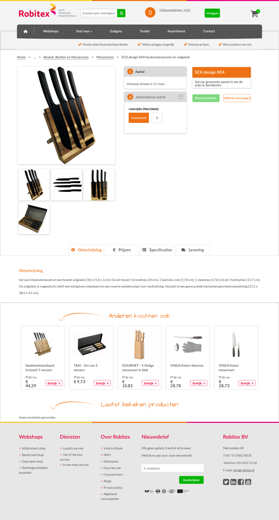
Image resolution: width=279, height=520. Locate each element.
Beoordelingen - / (174, 10)
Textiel (145, 31)
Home (25, 31)
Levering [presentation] (196, 250)
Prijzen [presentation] (124, 250)
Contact (209, 31)
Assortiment (176, 31)
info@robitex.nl (243, 470)
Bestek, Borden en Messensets (66, 57)
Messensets (105, 57)
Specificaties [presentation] (160, 250)
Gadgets (116, 31)
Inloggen (212, 13)
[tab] (86, 250)
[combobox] (98, 13)
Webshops (50, 31)
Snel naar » (84, 31)
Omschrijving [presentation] (89, 250)
